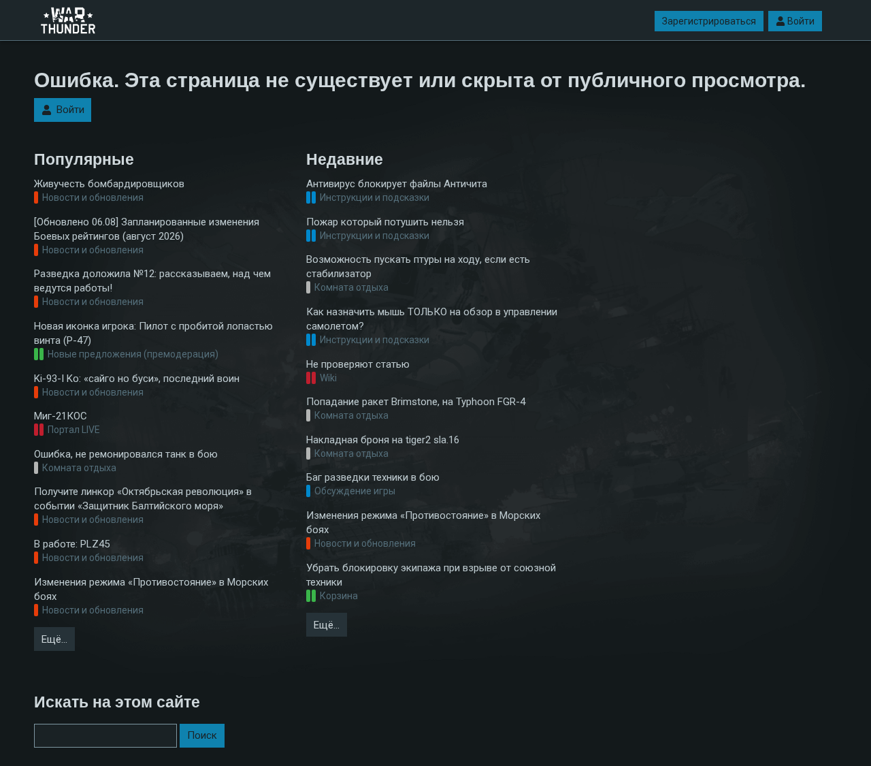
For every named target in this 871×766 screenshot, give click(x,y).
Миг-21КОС (60, 416)
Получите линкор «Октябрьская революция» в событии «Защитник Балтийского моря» (143, 498)
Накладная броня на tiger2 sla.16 (382, 440)
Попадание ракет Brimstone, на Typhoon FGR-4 (415, 402)
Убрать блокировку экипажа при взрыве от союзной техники (431, 575)
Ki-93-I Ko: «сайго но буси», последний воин (137, 378)
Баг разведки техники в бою (373, 477)
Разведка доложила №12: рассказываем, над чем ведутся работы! (152, 281)
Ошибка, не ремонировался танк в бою (126, 454)
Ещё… (54, 639)
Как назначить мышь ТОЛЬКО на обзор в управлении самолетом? (431, 319)
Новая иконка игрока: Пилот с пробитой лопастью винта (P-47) (153, 333)
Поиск (202, 735)
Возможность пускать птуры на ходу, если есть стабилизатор (418, 266)
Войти (801, 21)
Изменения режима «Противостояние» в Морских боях (151, 589)
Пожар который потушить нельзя (385, 222)
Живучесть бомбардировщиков (109, 184)
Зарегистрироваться (709, 21)
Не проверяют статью (358, 364)
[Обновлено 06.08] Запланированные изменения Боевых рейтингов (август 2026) (146, 229)
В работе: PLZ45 (72, 544)
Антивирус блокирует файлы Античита (396, 184)
